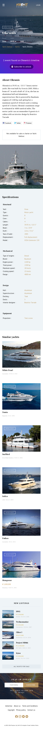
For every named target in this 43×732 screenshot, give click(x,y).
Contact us (31, 710)
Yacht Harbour (22, 5)
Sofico (5, 496)
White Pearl (7, 370)
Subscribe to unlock (22, 66)
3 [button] (19, 184)
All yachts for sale (21, 666)
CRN (3, 500)
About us (17, 706)
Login (38, 5)
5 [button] (21, 184)
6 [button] (22, 184)
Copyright (11, 710)
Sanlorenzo (19, 637)
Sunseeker (5, 374)
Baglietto (4, 416)
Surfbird (6, 454)
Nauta (5, 412)
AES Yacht (18, 648)
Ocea (4, 41)
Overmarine (19, 627)
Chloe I (19, 632)
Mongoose (7, 580)
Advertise (8, 706)
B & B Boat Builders (7, 458)
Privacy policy (21, 710)
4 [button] (20, 184)
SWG (18, 611)
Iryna (18, 653)
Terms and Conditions (30, 706)
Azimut (18, 617)
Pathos (5, 538)
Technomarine (22, 622)
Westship (5, 587)
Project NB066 (22, 642)
